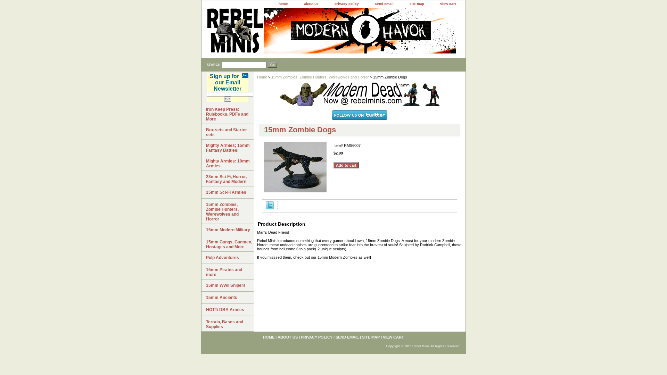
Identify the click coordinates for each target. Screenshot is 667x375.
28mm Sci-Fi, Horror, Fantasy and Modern (226, 179)
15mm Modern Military (228, 229)
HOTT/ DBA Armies (225, 309)
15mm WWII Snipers (226, 285)
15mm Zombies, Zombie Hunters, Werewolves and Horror (320, 77)
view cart (448, 4)
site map (417, 4)
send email (384, 4)
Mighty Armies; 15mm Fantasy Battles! (228, 148)
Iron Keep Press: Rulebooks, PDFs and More (227, 114)
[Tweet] (270, 208)
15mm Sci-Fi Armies (226, 192)
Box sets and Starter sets (226, 132)
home (283, 4)
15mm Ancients (221, 297)
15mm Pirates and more (224, 272)
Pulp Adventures (222, 257)
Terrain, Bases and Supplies (224, 324)
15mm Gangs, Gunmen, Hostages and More (229, 244)
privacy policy (347, 4)
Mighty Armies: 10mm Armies (228, 163)
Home (262, 77)
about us (311, 4)
